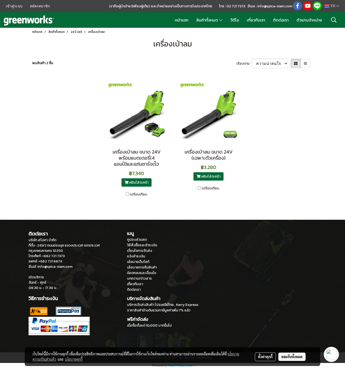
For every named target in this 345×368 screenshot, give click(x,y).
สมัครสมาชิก (40, 6)
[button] (333, 20)
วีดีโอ (234, 20)
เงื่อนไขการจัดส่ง (139, 250)
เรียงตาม (244, 63)
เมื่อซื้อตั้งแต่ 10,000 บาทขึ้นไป (149, 325)
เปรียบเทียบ (138, 194)
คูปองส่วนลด (137, 239)
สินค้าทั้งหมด (207, 20)
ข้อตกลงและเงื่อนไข (141, 273)
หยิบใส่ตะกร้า (138, 182)
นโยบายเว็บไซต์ (138, 261)
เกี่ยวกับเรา (256, 20)
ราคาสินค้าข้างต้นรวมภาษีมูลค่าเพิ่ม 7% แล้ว (158, 310)
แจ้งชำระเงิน (136, 256)
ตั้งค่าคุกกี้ (265, 356)
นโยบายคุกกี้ (74, 359)
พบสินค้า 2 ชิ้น (42, 63)
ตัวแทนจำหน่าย (309, 20)
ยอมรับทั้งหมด (292, 356)
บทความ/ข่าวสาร (139, 278)
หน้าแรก (181, 20)
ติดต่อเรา (281, 20)
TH (332, 6)
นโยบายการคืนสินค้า (142, 267)
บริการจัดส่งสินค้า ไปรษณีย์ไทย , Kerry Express (162, 304)
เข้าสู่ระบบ (14, 6)
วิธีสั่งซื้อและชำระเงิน (142, 245)
